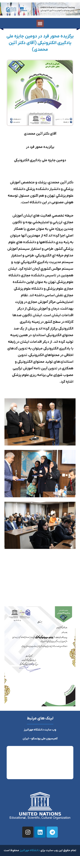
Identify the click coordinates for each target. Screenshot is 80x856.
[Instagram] (27, 832)
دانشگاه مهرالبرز (30, 850)
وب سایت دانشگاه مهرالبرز (40, 730)
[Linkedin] (40, 832)
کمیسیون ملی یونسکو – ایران (40, 738)
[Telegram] (52, 832)
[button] (40, 23)
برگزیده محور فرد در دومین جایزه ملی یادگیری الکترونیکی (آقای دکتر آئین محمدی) (40, 42)
